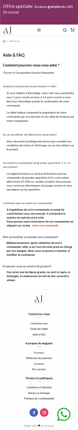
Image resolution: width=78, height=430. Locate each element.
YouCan (49, 425)
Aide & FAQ (39, 334)
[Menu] (39, 30)
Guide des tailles (39, 328)
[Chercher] (65, 30)
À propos (39, 352)
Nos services (39, 369)
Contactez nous (39, 323)
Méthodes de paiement (39, 358)
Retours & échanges (39, 393)
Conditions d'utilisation (39, 387)
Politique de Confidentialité (39, 398)
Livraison (39, 363)
